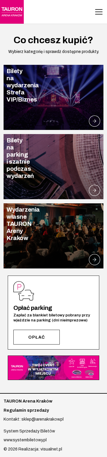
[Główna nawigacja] (98, 12)
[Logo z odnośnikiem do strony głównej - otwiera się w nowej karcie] (12, 12)
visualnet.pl (51, 449)
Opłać (36, 337)
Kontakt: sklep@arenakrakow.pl (34, 419)
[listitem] (53, 97)
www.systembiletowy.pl (25, 440)
